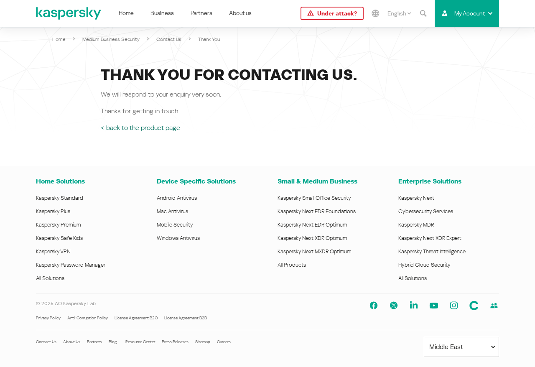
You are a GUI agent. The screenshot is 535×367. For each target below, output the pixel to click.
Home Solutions (60, 181)
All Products (292, 265)
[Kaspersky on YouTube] (434, 306)
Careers (224, 341)
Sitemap (202, 341)
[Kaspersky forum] (494, 306)
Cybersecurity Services (425, 211)
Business (162, 13)
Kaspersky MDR (416, 225)
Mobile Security (175, 225)
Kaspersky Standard (59, 198)
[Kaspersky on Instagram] (454, 306)
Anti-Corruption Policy (87, 318)
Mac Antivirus (172, 211)
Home (126, 13)
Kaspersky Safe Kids (59, 238)
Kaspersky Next (416, 198)
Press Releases (175, 341)
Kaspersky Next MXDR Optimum (314, 251)
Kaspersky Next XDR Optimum (312, 238)
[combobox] (399, 13)
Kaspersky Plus (53, 211)
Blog (113, 341)
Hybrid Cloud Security (424, 265)
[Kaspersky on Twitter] (394, 306)
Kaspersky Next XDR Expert (429, 238)
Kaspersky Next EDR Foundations (317, 211)
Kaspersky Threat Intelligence (432, 251)
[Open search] (423, 13)
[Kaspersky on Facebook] (374, 306)
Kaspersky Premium (58, 225)
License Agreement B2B (185, 318)
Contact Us (168, 39)
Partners (201, 13)
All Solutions (50, 278)
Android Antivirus (177, 198)
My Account (469, 13)
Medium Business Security (111, 39)
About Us (71, 341)
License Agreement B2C (136, 318)
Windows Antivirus (178, 238)
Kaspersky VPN (53, 251)
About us (240, 13)
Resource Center (140, 341)
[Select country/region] (375, 13)
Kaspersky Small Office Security (314, 198)
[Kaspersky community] (474, 306)
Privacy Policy (48, 318)
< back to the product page (140, 128)
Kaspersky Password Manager (70, 265)
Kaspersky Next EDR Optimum (312, 225)
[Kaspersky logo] (69, 13)
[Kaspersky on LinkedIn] (414, 306)
